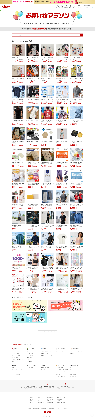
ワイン (27, 359)
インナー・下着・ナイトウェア (18, 359)
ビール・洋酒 (29, 357)
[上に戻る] (92, 415)
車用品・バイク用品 (45, 367)
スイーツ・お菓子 (30, 353)
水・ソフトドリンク (30, 355)
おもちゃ (72, 353)
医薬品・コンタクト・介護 (46, 355)
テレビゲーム (73, 367)
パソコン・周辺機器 (16, 374)
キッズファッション (16, 355)
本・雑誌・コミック (74, 376)
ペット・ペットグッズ (60, 371)
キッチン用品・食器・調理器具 (62, 369)
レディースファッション (17, 351)
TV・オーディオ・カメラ (17, 369)
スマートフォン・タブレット (17, 371)
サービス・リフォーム (60, 376)
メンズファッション (16, 353)
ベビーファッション (16, 357)
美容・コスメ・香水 (60, 351)
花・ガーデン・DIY (59, 374)
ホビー (71, 371)
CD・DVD (72, 369)
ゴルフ (27, 369)
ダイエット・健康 (44, 353)
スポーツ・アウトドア (30, 367)
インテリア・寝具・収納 (60, 367)
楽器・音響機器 (73, 374)
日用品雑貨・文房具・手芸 (46, 351)
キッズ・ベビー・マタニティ (76, 351)
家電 (13, 367)
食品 (27, 351)
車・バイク (43, 369)
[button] (62, 6)
